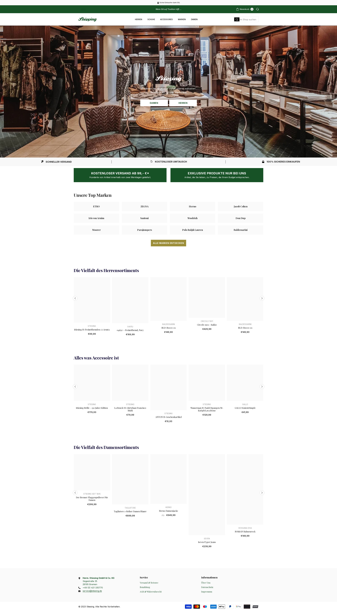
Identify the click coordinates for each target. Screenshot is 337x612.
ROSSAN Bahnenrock (245, 531)
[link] (56, 162)
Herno (168, 507)
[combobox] (246, 19)
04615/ (130, 326)
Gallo (245, 404)
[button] (75, 298)
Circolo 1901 (207, 321)
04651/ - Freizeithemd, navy (130, 330)
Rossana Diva (245, 528)
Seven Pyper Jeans (207, 542)
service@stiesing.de (92, 591)
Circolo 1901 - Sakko (207, 324)
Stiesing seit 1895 (92, 494)
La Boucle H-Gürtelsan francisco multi (130, 409)
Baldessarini (168, 324)
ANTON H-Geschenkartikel (168, 417)
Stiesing (92, 326)
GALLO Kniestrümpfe (245, 408)
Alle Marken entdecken (168, 243)
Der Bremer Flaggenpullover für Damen (92, 498)
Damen (154, 102)
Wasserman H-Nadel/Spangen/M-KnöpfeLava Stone (206, 409)
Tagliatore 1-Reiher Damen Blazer (130, 511)
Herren (183, 102)
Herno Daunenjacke (168, 511)
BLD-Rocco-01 (169, 327)
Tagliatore (130, 508)
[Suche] (246, 19)
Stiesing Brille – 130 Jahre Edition (92, 408)
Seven (207, 538)
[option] (168, 3)
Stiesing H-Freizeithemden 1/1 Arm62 (92, 329)
